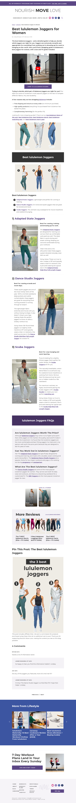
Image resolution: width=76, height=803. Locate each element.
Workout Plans (27, 18)
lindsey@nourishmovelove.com (34, 798)
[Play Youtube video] (38, 68)
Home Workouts (17, 18)
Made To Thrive (41, 799)
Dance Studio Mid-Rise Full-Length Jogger (24, 336)
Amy (13, 670)
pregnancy (26, 462)
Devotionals (34, 784)
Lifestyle (39, 18)
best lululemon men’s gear (35, 119)
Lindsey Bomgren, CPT (22, 661)
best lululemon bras (25, 117)
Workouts (22, 784)
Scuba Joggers (24, 347)
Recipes (35, 18)
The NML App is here (59, 3)
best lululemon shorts (40, 117)
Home (13, 24)
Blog (14, 788)
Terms (32, 788)
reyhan (14, 651)
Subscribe (16, 791)
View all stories (45, 487)
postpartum (38, 462)
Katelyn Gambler (33, 799)
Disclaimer (33, 786)
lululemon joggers (28, 436)
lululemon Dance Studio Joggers (43, 458)
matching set (49, 394)
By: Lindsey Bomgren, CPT (18, 36)
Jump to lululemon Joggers (38, 86)
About (15, 786)
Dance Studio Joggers (29, 278)
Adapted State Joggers (24, 200)
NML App (45, 18)
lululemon (42, 99)
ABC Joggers (33, 476)
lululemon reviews (52, 514)
